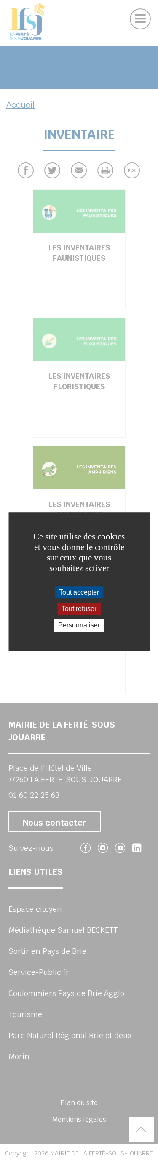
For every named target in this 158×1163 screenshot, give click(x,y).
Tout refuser (79, 608)
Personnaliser (79, 625)
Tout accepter (79, 592)
